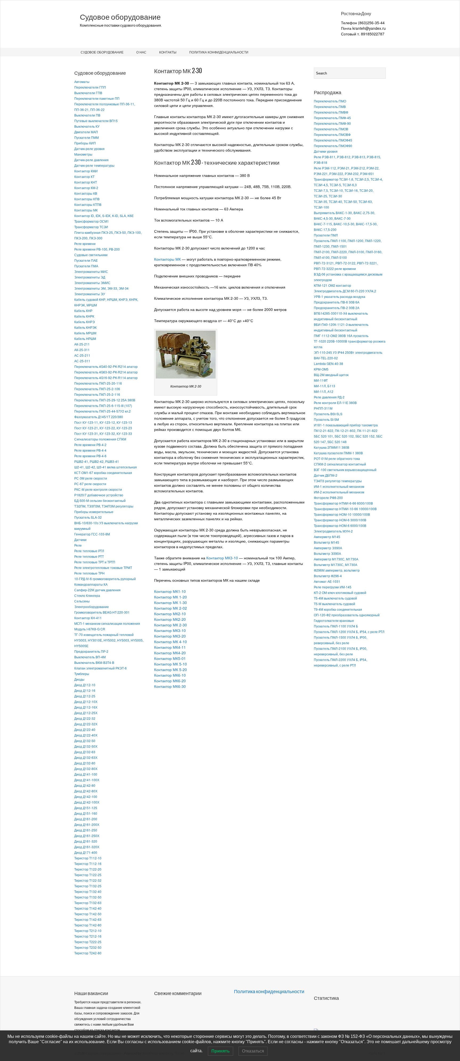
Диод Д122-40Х (85, 735)
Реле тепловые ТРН (89, 573)
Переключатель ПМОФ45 (333, 140)
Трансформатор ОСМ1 (91, 221)
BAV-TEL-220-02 (326, 358)
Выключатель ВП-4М (90, 657)
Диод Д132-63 (84, 752)
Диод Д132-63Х (85, 757)
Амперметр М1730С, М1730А (336, 559)
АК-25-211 (82, 344)
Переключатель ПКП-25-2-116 (97, 394)
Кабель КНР (83, 310)
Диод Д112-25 (84, 696)
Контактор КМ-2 (86, 187)
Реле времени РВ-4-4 (90, 450)
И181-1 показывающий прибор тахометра (346, 425)
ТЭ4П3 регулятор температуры (338, 481)
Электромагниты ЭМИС (92, 282)
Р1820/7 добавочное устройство (98, 495)
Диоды (79, 679)
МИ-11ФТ (321, 380)
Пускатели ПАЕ (86, 260)
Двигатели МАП (86, 132)
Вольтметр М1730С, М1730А (335, 564)
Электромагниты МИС (91, 271)
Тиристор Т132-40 (87, 891)
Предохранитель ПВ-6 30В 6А (336, 302)
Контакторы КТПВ (87, 204)
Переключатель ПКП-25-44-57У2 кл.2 (102, 411)
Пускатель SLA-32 (88, 517)
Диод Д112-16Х (85, 707)
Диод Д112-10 (84, 685)
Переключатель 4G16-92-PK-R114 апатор (106, 377)
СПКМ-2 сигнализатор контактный (340, 464)
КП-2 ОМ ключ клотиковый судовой (340, 592)
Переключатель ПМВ (330, 106)
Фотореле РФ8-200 (328, 497)
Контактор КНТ (85, 182)
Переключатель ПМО (330, 101)
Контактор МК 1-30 (170, 602)
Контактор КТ (84, 176)
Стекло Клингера (87, 595)
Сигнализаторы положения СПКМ (100, 439)
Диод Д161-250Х (86, 835)
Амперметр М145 (327, 536)
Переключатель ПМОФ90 (333, 145)
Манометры (83, 154)
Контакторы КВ (85, 193)
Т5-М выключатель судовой (334, 603)
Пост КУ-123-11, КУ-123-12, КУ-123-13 (103, 422)
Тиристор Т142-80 (87, 925)
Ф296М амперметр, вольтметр (337, 570)
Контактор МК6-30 (170, 686)
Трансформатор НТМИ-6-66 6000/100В (343, 503)
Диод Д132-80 (84, 763)
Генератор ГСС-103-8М (92, 534)
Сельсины (82, 601)
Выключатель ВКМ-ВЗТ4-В (94, 662)
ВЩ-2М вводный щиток (331, 374)
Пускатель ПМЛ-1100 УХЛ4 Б (336, 626)
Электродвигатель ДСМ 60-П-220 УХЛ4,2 (345, 291)
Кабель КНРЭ (84, 321)
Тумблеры (81, 673)
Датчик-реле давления (91, 159)
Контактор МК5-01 (170, 658)
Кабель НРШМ (85, 338)
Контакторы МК (86, 210)
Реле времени (85, 243)
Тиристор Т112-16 (87, 863)
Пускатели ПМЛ (326, 235)
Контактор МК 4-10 (170, 641)
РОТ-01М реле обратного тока (337, 458)
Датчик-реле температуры (94, 165)
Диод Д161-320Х (86, 846)
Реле (78, 545)
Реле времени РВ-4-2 (90, 444)
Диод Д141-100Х (86, 779)
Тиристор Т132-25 (87, 886)
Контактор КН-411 (88, 617)
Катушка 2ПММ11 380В (331, 447)
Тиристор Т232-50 (87, 947)
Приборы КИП (85, 143)
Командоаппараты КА (91, 584)
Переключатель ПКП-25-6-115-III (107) (103, 405)
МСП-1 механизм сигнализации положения (107, 623)
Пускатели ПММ (86, 137)
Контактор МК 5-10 (170, 664)
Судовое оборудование (120, 17)
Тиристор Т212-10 (87, 930)
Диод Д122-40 (84, 729)
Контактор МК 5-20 (170, 669)
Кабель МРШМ (85, 333)
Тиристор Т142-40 (87, 908)
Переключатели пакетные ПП (97, 98)
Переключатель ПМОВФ (332, 134)
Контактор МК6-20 (170, 680)
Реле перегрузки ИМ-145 (332, 587)
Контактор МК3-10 (222, 557)
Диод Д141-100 (85, 774)
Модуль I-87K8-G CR (89, 629)
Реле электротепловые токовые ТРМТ (103, 567)
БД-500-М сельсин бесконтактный (100, 500)
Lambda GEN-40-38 (328, 363)
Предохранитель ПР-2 (91, 651)
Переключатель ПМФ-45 (332, 117)
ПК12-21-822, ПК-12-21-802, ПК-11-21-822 (345, 430)
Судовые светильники (91, 254)
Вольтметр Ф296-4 (328, 575)
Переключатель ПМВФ (331, 112)
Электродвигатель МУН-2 (333, 531)
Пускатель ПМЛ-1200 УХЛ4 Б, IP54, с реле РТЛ (349, 631)
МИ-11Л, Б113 (324, 386)
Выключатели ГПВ (88, 92)
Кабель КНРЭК (85, 327)
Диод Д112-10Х (85, 701)
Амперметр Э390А (328, 548)
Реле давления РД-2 (329, 397)
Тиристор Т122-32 (87, 880)
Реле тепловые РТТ (89, 556)
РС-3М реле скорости (90, 478)
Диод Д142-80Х (85, 791)
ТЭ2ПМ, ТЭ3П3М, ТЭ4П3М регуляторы (103, 506)
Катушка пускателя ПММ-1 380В (338, 453)
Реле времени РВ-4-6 (90, 455)
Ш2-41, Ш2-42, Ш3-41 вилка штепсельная (105, 467)
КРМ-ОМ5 (321, 369)
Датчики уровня (326, 151)
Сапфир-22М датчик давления (97, 590)
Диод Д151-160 (85, 813)
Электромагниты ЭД (89, 277)
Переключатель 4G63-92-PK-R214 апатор (106, 372)
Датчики (80, 539)
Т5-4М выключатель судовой (335, 598)
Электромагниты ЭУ (89, 294)
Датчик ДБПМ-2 (325, 475)
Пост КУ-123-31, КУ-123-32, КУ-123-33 (103, 433)
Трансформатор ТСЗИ (91, 226)
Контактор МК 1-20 (170, 597)
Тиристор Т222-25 (87, 941)
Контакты (167, 52)
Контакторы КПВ (87, 199)
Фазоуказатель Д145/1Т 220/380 (98, 416)
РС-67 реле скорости (90, 483)
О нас (141, 52)
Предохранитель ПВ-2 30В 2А (336, 307)
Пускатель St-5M (326, 419)
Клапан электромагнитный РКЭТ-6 (100, 668)
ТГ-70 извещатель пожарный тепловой (104, 634)
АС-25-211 (82, 355)
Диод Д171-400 (85, 852)
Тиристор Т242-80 (87, 953)
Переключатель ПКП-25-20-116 (98, 383)
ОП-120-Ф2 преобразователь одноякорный (347, 615)
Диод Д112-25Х (85, 712)
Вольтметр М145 (326, 542)
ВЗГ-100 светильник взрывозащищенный (345, 469)
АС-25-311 (82, 361)
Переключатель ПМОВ (331, 129)
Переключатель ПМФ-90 (332, 123)
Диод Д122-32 (84, 718)
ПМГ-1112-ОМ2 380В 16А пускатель (341, 335)
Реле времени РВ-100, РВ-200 (97, 249)
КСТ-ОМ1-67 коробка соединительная (103, 472)
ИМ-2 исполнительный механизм (339, 492)
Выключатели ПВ (87, 115)
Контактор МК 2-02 (170, 608)
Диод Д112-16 (84, 690)
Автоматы (81, 81)
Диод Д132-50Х (85, 746)
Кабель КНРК (84, 316)
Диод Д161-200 (85, 819)
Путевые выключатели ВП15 (96, 120)
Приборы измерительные (93, 511)
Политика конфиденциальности (218, 52)
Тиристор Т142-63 (87, 919)
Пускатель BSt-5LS (328, 413)
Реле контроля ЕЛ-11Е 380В (335, 402)
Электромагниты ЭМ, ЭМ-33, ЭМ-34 (101, 288)
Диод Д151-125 (85, 807)
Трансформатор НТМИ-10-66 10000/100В (345, 508)
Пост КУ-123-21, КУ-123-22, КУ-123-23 (103, 428)
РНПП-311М (323, 408)
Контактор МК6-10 (170, 675)
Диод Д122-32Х (85, 724)
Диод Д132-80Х (85, 768)
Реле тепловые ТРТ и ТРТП (94, 562)
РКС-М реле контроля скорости (98, 489)
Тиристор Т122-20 (87, 869)
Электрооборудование (91, 606)
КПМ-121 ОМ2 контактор (332, 285)
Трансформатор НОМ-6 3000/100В (340, 520)
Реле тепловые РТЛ (89, 550)
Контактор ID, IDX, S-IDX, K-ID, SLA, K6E (104, 215)
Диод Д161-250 (85, 830)
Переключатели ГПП (90, 87)
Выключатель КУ (87, 126)
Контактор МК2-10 (170, 613)
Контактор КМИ (86, 171)
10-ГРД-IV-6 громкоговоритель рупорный (105, 578)
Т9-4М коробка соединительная (338, 609)
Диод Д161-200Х (86, 824)
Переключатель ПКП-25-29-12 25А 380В (104, 400)
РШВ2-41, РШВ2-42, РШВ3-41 (96, 461)
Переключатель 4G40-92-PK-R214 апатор (106, 366)
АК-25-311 (82, 349)
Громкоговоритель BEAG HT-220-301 (102, 612)
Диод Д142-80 (84, 785)
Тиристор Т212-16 (87, 936)
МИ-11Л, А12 (323, 391)
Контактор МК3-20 (170, 636)
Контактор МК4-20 (170, 652)
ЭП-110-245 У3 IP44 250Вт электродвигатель (348, 352)
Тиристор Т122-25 (87, 874)
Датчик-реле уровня (89, 148)
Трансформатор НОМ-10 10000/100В (342, 514)
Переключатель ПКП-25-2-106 (97, 388)
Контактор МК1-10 (170, 591)
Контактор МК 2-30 (170, 624)
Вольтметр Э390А (327, 553)
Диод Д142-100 (85, 796)
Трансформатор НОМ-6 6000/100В (340, 525)
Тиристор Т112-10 (87, 858)
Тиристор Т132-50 (87, 897)
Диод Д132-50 (84, 740)
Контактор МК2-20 (170, 619)
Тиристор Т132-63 (87, 902)
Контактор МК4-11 (170, 647)
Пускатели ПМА (86, 266)
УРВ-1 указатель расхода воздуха (339, 296)
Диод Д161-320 (85, 841)
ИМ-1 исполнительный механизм (339, 486)
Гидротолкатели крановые (334, 620)
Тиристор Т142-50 (87, 914)
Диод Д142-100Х (86, 802)
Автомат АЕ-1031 (327, 581)
